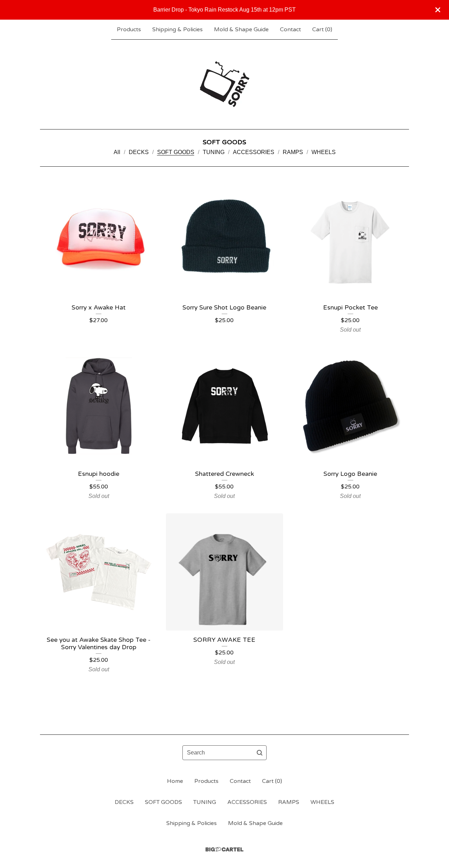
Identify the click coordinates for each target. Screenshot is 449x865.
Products (129, 29)
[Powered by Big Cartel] (224, 849)
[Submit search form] (259, 752)
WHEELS (323, 152)
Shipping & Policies (177, 29)
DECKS (139, 152)
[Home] (224, 84)
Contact (290, 29)
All (117, 152)
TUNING (213, 152)
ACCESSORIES (253, 152)
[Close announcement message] (437, 9)
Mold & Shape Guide (241, 29)
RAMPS (293, 152)
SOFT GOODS (175, 152)
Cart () (322, 29)
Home (175, 781)
